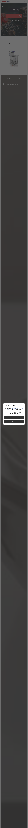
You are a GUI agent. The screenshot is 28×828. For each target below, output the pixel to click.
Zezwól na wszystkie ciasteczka (14, 417)
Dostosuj (14, 421)
